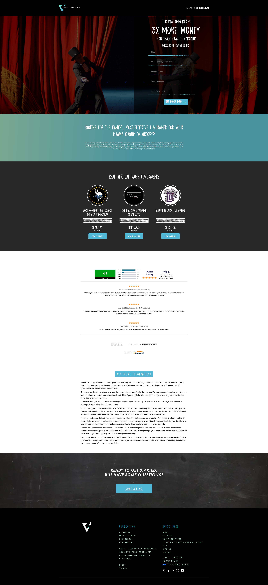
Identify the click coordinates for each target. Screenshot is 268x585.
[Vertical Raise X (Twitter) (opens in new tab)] (177, 570)
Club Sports (125, 542)
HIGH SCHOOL (126, 539)
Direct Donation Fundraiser (134, 555)
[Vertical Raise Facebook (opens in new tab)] (168, 570)
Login (122, 565)
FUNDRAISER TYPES (172, 539)
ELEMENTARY (125, 532)
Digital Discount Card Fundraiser (137, 549)
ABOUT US (167, 536)
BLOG (165, 546)
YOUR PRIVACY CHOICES (178, 564)
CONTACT (167, 552)
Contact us (134, 489)
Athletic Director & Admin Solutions (183, 542)
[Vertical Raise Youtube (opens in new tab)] (182, 570)
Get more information (134, 374)
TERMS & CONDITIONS (173, 558)
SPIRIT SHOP (125, 559)
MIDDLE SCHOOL (127, 536)
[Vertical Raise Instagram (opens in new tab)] (164, 570)
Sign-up (123, 568)
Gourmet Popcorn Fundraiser (135, 552)
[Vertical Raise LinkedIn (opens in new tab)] (173, 570)
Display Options (135, 344)
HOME (165, 532)
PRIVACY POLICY (170, 561)
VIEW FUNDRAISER (97, 236)
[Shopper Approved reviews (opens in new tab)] (134, 352)
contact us (87, 443)
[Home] (69, 8)
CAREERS (167, 549)
